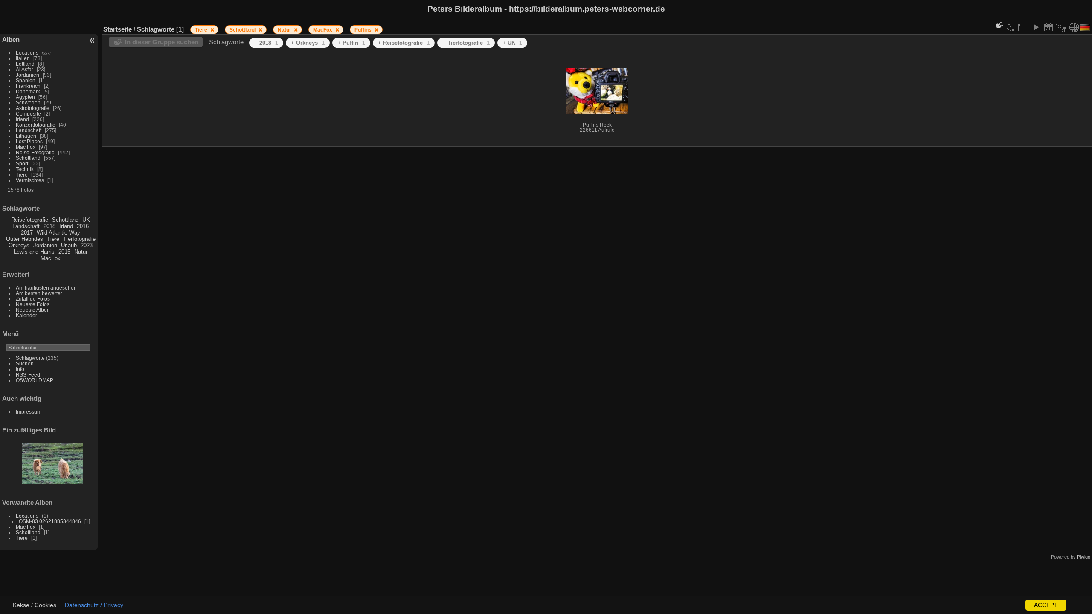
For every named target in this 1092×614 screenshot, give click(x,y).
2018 (49, 226)
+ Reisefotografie (404, 43)
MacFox (51, 258)
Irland (22, 119)
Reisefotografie (29, 220)
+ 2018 (266, 43)
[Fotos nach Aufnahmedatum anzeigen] (1061, 27)
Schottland (28, 158)
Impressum (28, 411)
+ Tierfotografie (466, 43)
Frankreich (28, 86)
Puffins (363, 30)
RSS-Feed (28, 374)
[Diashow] (1035, 27)
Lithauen (26, 136)
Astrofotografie (32, 108)
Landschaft (28, 130)
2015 (64, 252)
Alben (11, 39)
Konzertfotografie (35, 124)
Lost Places (29, 141)
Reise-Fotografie (35, 152)
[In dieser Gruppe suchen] (999, 25)
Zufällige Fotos (33, 298)
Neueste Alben (33, 310)
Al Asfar (24, 69)
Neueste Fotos (32, 304)
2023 (87, 245)
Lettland (25, 64)
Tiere (22, 174)
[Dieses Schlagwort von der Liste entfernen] (212, 30)
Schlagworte (30, 358)
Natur (80, 252)
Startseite (117, 29)
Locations (27, 52)
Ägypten (25, 97)
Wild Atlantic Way (58, 232)
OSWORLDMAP (34, 380)
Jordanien (27, 75)
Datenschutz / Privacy (94, 605)
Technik (25, 169)
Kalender (26, 315)
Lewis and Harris (34, 252)
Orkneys (19, 245)
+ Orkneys (308, 43)
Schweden (28, 102)
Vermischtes (30, 180)
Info (20, 369)
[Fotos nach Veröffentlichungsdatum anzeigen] (1048, 27)
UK (86, 220)
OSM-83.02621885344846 (50, 521)
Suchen (25, 363)
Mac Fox (25, 147)
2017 (27, 232)
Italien (23, 58)
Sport (22, 163)
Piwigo (1083, 556)
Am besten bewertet (39, 293)
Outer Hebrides (24, 239)
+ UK (512, 43)
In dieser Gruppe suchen (161, 42)
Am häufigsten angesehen (46, 287)
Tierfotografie (79, 239)
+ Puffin (351, 43)
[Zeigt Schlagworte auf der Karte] (1074, 27)
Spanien (25, 80)
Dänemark (28, 91)
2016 (83, 226)
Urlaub (69, 245)
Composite (28, 113)
